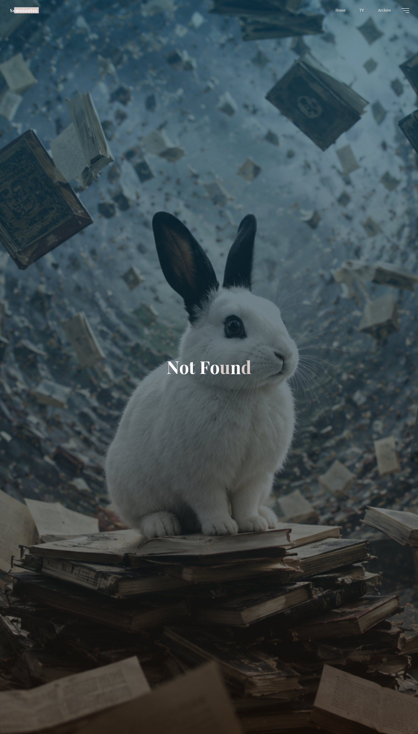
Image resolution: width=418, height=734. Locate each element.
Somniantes (23, 10)
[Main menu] (405, 10)
